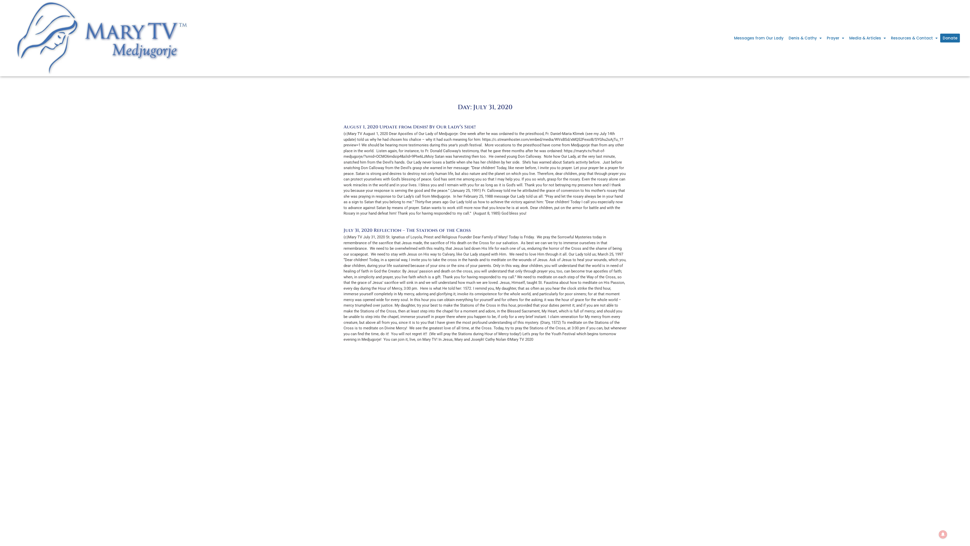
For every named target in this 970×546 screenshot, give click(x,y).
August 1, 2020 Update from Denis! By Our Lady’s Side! (410, 127)
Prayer (833, 38)
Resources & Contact (912, 38)
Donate (950, 38)
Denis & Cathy (803, 38)
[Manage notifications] (943, 534)
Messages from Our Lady (759, 38)
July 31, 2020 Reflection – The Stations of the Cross (407, 230)
